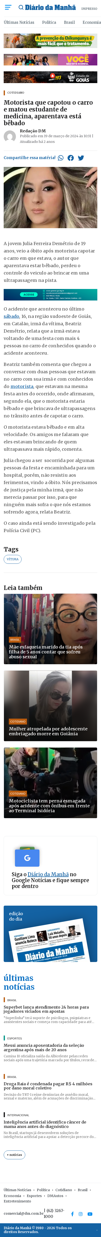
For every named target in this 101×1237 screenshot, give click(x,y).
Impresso (89, 9)
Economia (92, 22)
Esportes (34, 1196)
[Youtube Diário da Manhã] (90, 1214)
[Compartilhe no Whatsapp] (60, 158)
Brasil (69, 22)
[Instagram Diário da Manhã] (81, 1214)
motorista (22, 386)
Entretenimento (17, 1201)
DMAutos (55, 1196)
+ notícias (14, 1155)
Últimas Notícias (19, 22)
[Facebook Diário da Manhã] (72, 1214)
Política (49, 22)
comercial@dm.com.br (24, 1213)
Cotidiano (63, 1190)
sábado (11, 316)
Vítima (12, 559)
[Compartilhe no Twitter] (81, 158)
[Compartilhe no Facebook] (70, 158)
